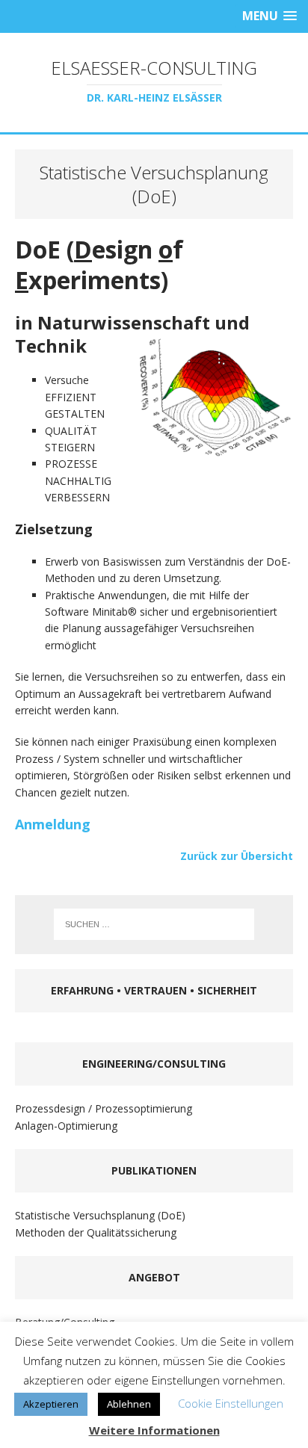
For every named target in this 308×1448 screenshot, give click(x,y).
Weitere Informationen (154, 1430)
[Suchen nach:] (154, 924)
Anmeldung (52, 824)
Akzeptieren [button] (50, 1404)
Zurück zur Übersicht (236, 856)
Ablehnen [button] (129, 1404)
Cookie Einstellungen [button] (230, 1403)
